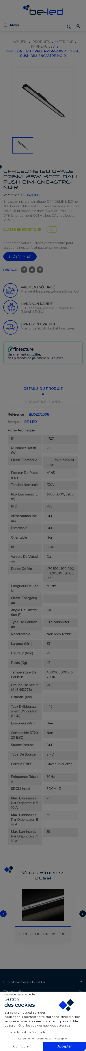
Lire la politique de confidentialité (25, 1032)
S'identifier (20, 257)
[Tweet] (32, 269)
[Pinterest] (40, 269)
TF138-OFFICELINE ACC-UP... (43, 934)
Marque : (14, 422)
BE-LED (30, 422)
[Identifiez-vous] (77, 26)
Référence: (11, 195)
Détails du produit (43, 389)
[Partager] (24, 269)
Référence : (17, 414)
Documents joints (43, 402)
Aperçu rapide (21, 893)
